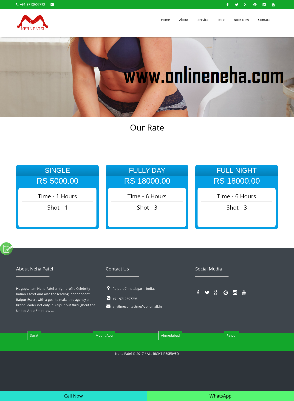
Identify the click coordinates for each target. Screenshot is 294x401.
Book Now (241, 19)
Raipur (231, 335)
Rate (221, 19)
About (183, 19)
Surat (34, 335)
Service (203, 19)
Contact (264, 19)
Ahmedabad (170, 335)
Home (165, 19)
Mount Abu (104, 335)
